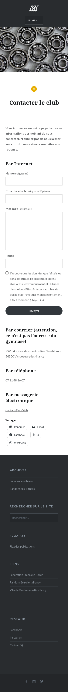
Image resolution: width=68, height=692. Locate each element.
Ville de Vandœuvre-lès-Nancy (28, 590)
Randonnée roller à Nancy (25, 582)
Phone (9, 255)
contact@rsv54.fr (16, 410)
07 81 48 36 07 (15, 380)
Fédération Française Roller (26, 574)
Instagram (16, 637)
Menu (35, 20)
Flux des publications (22, 546)
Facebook (16, 630)
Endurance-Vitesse (21, 481)
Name (16, 173)
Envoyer (34, 310)
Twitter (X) (16, 645)
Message (18, 208)
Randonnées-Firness (22, 488)
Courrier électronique (27, 191)
